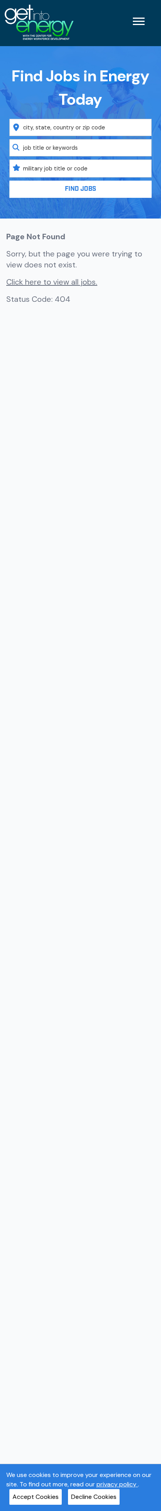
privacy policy (117, 1484)
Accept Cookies (36, 1497)
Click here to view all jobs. (51, 282)
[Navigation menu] (139, 21)
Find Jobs (80, 189)
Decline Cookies (93, 1497)
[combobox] (80, 127)
